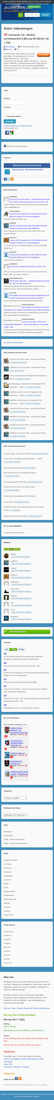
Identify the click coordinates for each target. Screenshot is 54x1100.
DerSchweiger (14, 384)
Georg (13, 610)
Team (14, 1008)
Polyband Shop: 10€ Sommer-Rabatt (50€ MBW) (20, 682)
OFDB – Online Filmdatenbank (14, 839)
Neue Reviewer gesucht (12, 468)
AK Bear (13, 554)
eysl (12, 603)
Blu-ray (8, 49)
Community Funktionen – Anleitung (16, 1067)
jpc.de (6, 888)
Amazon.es (7, 935)
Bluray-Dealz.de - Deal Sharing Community (28, 170)
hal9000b (13, 367)
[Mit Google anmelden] (11, 134)
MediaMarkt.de (9, 895)
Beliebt (17, 549)
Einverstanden (34, 7)
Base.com (7, 947)
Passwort (7, 107)
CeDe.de (7, 951)
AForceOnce (15, 589)
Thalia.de (7, 911)
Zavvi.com (7, 955)
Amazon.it (7, 943)
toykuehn (14, 596)
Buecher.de (8, 872)
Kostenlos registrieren (11, 126)
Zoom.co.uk (8, 963)
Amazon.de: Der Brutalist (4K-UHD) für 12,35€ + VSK (22, 666)
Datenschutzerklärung (41, 1008)
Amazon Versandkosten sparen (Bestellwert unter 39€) (23, 1059)
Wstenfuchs (15, 582)
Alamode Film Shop (10, 860)
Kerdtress (14, 575)
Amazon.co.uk (8, 932)
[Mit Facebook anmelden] (7, 134)
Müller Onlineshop (10, 899)
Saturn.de (7, 907)
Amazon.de (8, 868)
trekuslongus (10, 47)
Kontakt (20, 1008)
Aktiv (11, 549)
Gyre (11, 376)
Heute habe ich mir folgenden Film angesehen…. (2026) (23, 459)
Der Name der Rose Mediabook (14, 496)
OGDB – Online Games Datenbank (16, 843)
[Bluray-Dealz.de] (19, 9)
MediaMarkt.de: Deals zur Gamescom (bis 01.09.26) (21, 708)
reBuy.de (7, 903)
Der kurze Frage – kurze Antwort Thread (31, 359)
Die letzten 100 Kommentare (13, 343)
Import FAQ (8, 1064)
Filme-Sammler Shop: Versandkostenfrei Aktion (20, 473)
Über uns (7, 1008)
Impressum (28, 1008)
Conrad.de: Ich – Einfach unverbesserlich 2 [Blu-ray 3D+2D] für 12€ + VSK (26, 38)
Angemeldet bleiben (13, 116)
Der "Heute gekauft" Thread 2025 (15, 482)
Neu (6, 549)
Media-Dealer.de (9, 891)
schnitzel (13, 359)
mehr (24, 725)
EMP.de (6, 884)
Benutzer (7, 98)
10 (18, 49)
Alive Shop (7, 864)
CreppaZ (14, 568)
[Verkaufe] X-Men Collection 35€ (15, 516)
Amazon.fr (7, 939)
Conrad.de (7, 880)
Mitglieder (7, 542)
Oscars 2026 (8, 502)
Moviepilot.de (8, 836)
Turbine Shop (8, 915)
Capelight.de (8, 876)
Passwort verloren (26, 126)
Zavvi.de (7, 959)
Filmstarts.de (8, 832)
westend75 (14, 617)
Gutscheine (8, 1062)
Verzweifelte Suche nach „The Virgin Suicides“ (19, 487)
